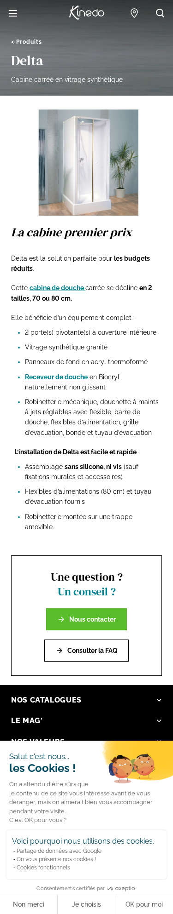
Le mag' (26, 720)
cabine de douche (57, 287)
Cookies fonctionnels (43, 867)
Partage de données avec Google (59, 851)
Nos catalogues (46, 700)
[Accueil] (86, 13)
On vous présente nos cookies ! (56, 859)
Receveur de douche (56, 377)
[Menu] (12, 13)
